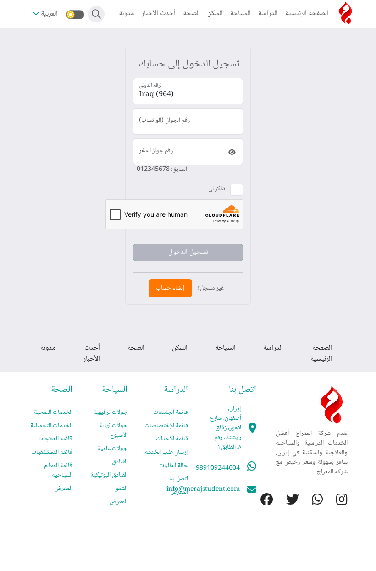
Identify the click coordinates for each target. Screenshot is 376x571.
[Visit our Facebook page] (260, 501)
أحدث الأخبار (158, 13)
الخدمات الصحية (53, 412)
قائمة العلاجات (55, 439)
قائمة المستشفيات (51, 452)
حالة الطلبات (173, 465)
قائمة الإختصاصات (166, 425)
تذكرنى (216, 189)
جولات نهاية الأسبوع (113, 430)
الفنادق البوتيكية (108, 475)
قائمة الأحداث (172, 439)
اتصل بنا (178, 478)
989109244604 (218, 468)
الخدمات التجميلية (51, 425)
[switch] (75, 14)
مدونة (126, 13)
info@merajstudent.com (203, 489)
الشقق (120, 488)
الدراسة (268, 13)
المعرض (179, 492)
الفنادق (119, 461)
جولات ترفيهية (110, 412)
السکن (215, 13)
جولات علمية (112, 448)
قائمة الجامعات (170, 412)
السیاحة (240, 13)
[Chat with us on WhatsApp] (311, 501)
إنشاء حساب (170, 288)
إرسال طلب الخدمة (166, 452)
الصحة (191, 13)
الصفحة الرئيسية (306, 13)
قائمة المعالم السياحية (58, 470)
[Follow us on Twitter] (286, 501)
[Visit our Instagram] (335, 501)
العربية (49, 14)
